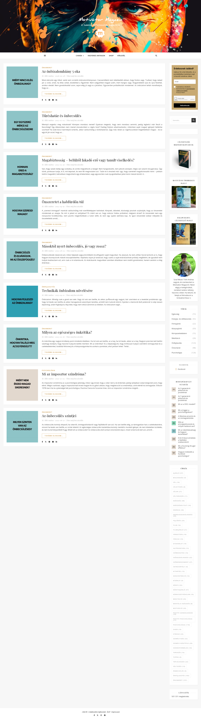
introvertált (180, 567)
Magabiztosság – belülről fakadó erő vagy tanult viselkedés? (88, 160)
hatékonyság (181, 548)
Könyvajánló (177, 328)
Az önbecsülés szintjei (59, 415)
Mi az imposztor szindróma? (64, 374)
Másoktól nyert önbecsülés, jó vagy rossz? (74, 246)
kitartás (179, 571)
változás (179, 666)
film (177, 525)
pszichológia (181, 625)
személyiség (180, 639)
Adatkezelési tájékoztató (97, 712)
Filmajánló (176, 323)
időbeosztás (180, 553)
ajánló (178, 473)
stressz (178, 634)
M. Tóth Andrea (48, 76)
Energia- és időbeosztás (181, 319)
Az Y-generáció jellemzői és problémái (184, 398)
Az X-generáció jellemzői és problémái (184, 390)
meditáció (179, 599)
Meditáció (176, 338)
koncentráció (181, 576)
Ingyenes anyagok (96, 56)
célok (177, 491)
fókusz (178, 539)
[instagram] (101, 715)
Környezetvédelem (179, 333)
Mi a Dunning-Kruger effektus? (187, 447)
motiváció (179, 608)
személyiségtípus (183, 643)
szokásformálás (182, 648)
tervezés (179, 652)
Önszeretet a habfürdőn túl (63, 201)
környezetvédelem (183, 594)
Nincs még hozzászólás (75, 76)
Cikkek (79, 56)
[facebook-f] (94, 715)
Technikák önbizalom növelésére (67, 290)
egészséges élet (182, 505)
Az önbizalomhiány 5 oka (61, 71)
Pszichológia (48, 370)
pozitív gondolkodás (183, 613)
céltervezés (180, 496)
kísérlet (178, 581)
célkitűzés (179, 487)
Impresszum (115, 712)
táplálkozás (180, 662)
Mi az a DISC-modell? (186, 404)
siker (177, 629)
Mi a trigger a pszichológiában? (185, 411)
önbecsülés (180, 671)
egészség (179, 501)
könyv (177, 585)
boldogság (179, 478)
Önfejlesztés (48, 287)
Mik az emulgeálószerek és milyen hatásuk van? (186, 424)
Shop (111, 56)
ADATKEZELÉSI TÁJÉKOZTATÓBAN (185, 90)
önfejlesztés (181, 676)
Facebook (183, 365)
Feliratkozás (184, 105)
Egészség (175, 314)
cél (176, 482)
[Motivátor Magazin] (100, 26)
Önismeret (47, 68)
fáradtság (180, 534)
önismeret (180, 680)
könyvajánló (181, 590)
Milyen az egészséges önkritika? (67, 332)
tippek (177, 657)
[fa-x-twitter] (98, 715)
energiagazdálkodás (183, 515)
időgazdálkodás (182, 557)
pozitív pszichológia (182, 619)
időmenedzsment (182, 562)
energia (178, 510)
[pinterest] (105, 715)
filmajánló (180, 530)
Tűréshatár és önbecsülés (61, 115)
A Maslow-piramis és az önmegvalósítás (186, 417)
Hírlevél (121, 56)
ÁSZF (108, 712)
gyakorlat (180, 544)
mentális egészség (183, 604)
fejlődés (179, 521)
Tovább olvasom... (54, 94)
